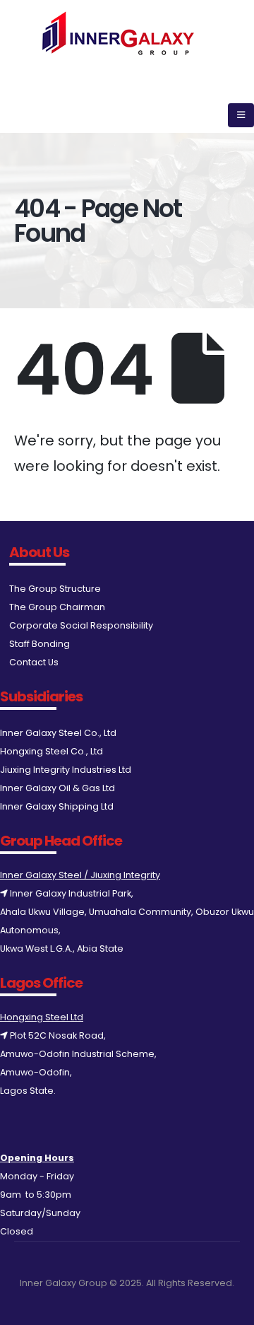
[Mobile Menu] (241, 115)
